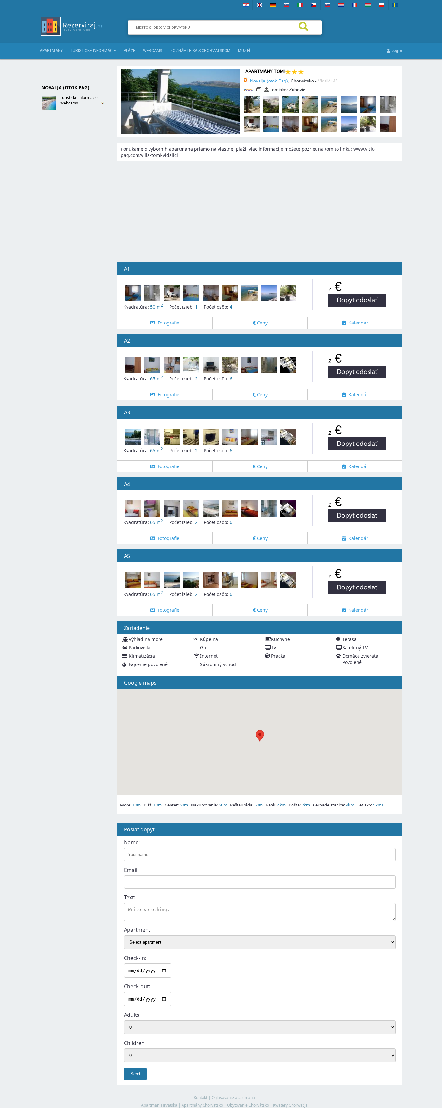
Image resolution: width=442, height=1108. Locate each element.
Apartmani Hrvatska (159, 1105)
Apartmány (51, 51)
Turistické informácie (93, 51)
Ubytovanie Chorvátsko (248, 1105)
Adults (131, 1014)
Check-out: (137, 986)
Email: (131, 869)
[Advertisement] (66, 219)
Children (134, 1043)
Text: (129, 897)
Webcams (69, 103)
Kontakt (200, 1097)
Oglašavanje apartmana (233, 1097)
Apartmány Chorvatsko (202, 1105)
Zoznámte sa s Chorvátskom (200, 51)
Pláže (129, 51)
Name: (132, 842)
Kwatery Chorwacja (290, 1105)
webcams (152, 51)
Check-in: (135, 957)
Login (396, 50)
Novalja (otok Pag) (269, 80)
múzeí (244, 51)
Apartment (137, 929)
